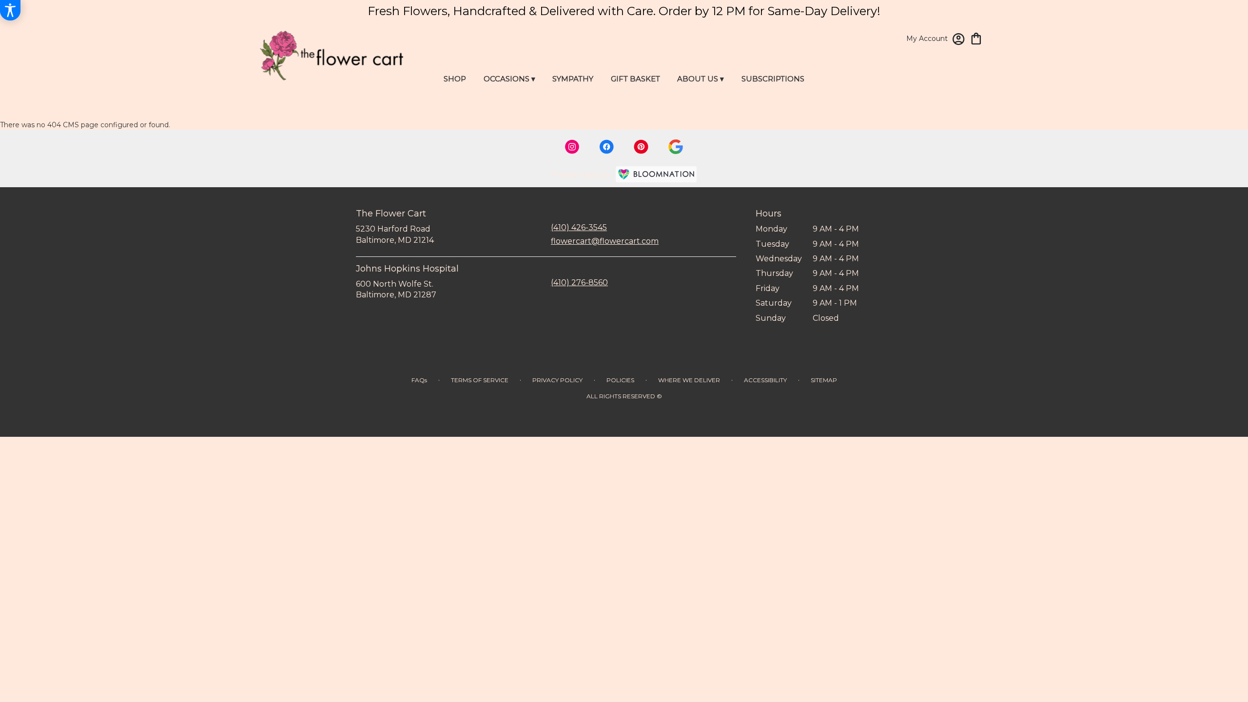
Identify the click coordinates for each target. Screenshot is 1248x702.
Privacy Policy (557, 380)
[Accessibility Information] (10, 10)
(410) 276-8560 (579, 282)
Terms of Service (479, 380)
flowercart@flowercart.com (605, 241)
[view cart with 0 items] (976, 38)
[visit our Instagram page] (572, 146)
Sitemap (824, 380)
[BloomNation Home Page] (656, 174)
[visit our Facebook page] (606, 146)
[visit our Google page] (676, 146)
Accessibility (765, 380)
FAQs (419, 380)
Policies (620, 380)
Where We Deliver (689, 380)
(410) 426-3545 (579, 227)
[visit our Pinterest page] (641, 146)
